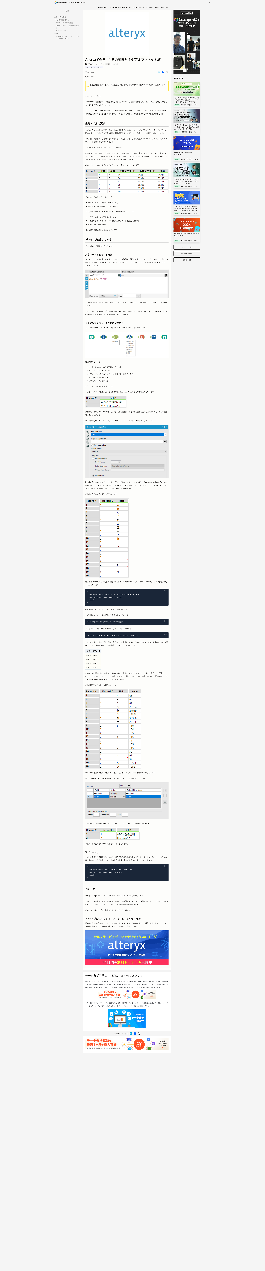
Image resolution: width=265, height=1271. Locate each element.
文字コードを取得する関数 (64, 23)
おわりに (57, 33)
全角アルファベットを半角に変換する (67, 27)
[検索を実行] (188, 2)
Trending (100, 7)
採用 (166, 7)
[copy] (165, 591)
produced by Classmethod (77, 2)
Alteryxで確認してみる (61, 20)
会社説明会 (149, 7)
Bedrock (118, 7)
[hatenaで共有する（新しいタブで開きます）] (159, 72)
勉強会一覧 (187, 259)
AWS (105, 7)
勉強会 (157, 7)
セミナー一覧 (187, 247)
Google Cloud (126, 7)
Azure (135, 7)
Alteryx (100, 67)
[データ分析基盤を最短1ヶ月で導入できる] (127, 1044)
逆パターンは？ (61, 31)
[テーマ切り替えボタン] (210, 2)
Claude (111, 7)
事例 (162, 7)
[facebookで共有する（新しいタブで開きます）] (163, 72)
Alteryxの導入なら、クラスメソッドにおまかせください (67, 37)
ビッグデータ (91, 67)
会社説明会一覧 (187, 253)
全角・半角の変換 (60, 17)
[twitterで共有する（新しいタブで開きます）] (167, 72)
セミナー (141, 7)
